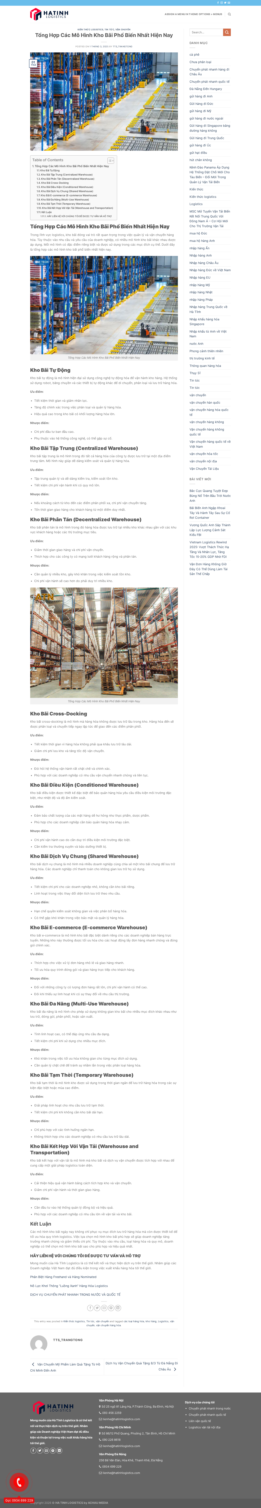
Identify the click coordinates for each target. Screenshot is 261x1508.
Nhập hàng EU (200, 277)
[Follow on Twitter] (225, 3)
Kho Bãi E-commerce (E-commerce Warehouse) (69, 195)
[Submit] (227, 32)
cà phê (194, 54)
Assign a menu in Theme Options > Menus (193, 14)
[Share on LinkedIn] (118, 1308)
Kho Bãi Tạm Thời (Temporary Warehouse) (65, 203)
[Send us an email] (229, 3)
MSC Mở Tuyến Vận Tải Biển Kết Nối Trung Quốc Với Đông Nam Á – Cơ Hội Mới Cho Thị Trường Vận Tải (210, 218)
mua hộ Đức (198, 233)
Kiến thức (196, 189)
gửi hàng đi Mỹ (200, 111)
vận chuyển (122, 29)
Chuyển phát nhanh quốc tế (209, 81)
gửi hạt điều (198, 153)
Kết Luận (46, 212)
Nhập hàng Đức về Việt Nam (210, 270)
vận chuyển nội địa (203, 461)
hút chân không (201, 160)
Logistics (163, 1321)
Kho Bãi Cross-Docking (55, 182)
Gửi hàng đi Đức (201, 104)
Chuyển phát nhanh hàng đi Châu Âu (209, 71)
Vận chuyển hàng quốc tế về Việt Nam (210, 444)
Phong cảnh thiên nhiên (206, 351)
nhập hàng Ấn (199, 248)
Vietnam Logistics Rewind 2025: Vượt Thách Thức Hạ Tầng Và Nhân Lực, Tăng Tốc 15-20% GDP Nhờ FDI (209, 549)
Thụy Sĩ (195, 373)
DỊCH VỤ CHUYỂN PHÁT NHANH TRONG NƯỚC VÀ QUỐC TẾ (75, 1294)
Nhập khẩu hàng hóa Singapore (204, 321)
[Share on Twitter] (97, 1308)
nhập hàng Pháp (201, 299)
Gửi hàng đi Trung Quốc (207, 138)
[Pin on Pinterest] (111, 1308)
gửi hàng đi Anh (201, 96)
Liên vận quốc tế (200, 1421)
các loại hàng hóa (134, 1321)
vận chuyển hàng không (207, 422)
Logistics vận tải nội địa (204, 1427)
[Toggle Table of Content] (109, 160)
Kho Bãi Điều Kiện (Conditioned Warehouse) (67, 186)
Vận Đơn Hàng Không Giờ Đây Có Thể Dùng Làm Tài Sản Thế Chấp (209, 569)
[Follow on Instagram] (221, 3)
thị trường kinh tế (202, 358)
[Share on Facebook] (90, 1308)
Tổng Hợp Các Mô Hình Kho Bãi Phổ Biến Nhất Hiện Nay (72, 166)
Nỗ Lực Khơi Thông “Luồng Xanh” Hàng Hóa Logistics (69, 1286)
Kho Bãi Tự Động (50, 170)
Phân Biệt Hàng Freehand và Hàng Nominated (63, 1277)
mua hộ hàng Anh (202, 241)
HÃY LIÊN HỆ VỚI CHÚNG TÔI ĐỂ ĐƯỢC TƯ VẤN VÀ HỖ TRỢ (79, 216)
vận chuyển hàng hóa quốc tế (209, 412)
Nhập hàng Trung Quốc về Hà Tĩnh (208, 309)
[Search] (229, 14)
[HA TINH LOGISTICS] (49, 14)
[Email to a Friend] (104, 1308)
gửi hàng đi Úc (200, 145)
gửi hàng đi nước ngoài (206, 118)
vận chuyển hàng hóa (108, 1325)
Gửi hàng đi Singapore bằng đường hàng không (210, 128)
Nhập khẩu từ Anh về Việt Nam (208, 333)
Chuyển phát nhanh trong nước (210, 1408)
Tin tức (109, 29)
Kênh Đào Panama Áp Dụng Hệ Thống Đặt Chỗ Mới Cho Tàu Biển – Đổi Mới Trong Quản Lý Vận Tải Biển (210, 174)
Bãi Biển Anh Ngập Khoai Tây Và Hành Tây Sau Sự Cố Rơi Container (210, 513)
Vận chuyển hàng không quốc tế (207, 431)
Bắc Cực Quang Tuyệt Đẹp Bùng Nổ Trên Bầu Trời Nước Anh (210, 495)
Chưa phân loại (200, 62)
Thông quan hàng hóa (205, 366)
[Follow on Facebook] (218, 3)
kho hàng (151, 1321)
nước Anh (196, 344)
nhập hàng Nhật (201, 292)
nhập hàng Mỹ (200, 285)
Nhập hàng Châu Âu (204, 263)
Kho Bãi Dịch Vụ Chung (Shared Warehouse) (67, 191)
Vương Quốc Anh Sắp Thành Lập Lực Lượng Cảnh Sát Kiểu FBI (210, 530)
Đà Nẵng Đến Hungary (206, 89)
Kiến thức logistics (90, 29)
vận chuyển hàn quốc (205, 402)
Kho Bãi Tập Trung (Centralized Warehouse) (67, 174)
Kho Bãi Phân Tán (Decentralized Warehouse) (67, 178)
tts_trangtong (122, 46)
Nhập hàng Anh (201, 255)
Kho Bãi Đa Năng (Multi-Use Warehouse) (65, 199)
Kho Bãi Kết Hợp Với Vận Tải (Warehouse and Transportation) (77, 207)
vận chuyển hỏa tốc (204, 454)
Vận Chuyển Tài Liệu (204, 469)
